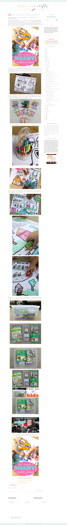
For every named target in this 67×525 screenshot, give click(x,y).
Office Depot (28, 17)
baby (55, 126)
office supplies (28, 490)
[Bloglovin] (55, 16)
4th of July (45, 125)
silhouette (55, 131)
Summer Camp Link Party (49, 75)
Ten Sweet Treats (48, 102)
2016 (45, 58)
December (46, 61)
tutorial (16, 491)
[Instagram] (53, 16)
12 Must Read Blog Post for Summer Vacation (52, 88)
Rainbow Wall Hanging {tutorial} (50, 79)
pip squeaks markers (28, 166)
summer (9, 491)
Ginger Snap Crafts (18, 487)
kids (20, 490)
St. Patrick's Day (47, 126)
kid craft (17, 490)
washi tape (55, 134)
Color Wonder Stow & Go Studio (32, 345)
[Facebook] (48, 16)
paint (51, 130)
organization (48, 130)
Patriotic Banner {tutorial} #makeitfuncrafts (52, 76)
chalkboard (51, 127)
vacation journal (31, 346)
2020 (45, 52)
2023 (45, 48)
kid (11, 490)
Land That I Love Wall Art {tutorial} (51, 74)
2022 (45, 49)
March (46, 109)
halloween (45, 128)
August (46, 67)
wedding (58, 134)
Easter (54, 125)
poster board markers (32, 124)
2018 (45, 55)
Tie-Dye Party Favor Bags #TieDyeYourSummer (49, 99)
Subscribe (51, 41)
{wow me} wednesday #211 (49, 80)
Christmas (49, 125)
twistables (26, 124)
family (54, 127)
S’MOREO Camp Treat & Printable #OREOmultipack (51, 92)
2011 (45, 119)
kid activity (14, 490)
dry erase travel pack (24, 345)
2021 (45, 51)
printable (45, 131)
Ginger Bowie (24, 487)
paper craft (55, 130)
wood (45, 135)
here (47, 152)
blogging (48, 127)
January (46, 112)
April (45, 108)
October (46, 64)
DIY (51, 125)
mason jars (55, 129)
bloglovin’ (31, 482)
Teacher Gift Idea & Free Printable (50, 105)
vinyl (53, 134)
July (45, 69)
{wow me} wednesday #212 (49, 71)
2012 (45, 117)
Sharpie (34, 69)
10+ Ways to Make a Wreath (50, 93)
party (58, 130)
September (46, 66)
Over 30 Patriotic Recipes (49, 78)
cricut (56, 127)
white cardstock (40, 69)
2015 (45, 60)
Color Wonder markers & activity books (22, 346)
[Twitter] (49, 16)
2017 (45, 57)
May (45, 106)
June (45, 70)
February (46, 111)
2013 (45, 116)
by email (27, 482)
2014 (45, 114)
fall (52, 127)
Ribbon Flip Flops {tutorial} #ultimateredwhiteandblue (50, 95)
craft (53, 127)
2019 (45, 54)
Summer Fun (13, 491)
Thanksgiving (52, 126)
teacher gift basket (28, 21)
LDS (55, 125)
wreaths (47, 135)
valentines (50, 134)
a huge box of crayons (22, 124)
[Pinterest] (51, 16)
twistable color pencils (17, 345)
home (51, 128)
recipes (48, 132)
